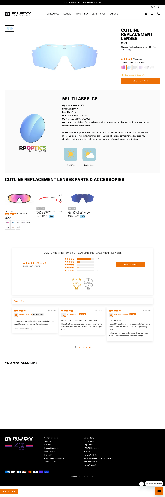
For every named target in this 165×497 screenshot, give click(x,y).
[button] (127, 59)
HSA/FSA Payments (91, 448)
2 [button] (79, 347)
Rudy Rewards (49, 451)
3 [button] (83, 347)
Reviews (87, 451)
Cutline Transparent (152, 67)
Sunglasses (53, 14)
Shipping (47, 441)
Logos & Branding (90, 465)
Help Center (88, 445)
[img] (19, 310)
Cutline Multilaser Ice (129, 67)
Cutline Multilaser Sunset (123, 67)
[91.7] (88, 283)
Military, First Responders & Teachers (98, 458)
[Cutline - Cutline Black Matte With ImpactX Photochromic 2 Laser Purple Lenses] (7, 227)
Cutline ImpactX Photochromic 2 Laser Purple (140, 67)
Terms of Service (50, 462)
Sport (103, 14)
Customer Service (51, 438)
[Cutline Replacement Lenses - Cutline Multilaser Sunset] (7, 411)
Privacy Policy (49, 455)
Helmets (67, 14)
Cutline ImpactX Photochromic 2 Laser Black (146, 67)
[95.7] (76, 283)
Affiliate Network (90, 462)
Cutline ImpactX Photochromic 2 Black (135, 67)
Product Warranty (51, 448)
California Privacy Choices (54, 458)
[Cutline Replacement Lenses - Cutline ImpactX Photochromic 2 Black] (18, 411)
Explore (114, 14)
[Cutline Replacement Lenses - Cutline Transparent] (33, 411)
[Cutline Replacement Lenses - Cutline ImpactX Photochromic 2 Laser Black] (28, 411)
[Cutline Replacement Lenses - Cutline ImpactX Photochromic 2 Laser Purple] (23, 411)
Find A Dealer (89, 441)
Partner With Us (90, 455)
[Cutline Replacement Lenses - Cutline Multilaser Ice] (13, 411)
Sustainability (89, 438)
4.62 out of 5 (41, 263)
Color (133, 63)
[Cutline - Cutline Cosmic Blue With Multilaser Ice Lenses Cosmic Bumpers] (13, 222)
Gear (94, 14)
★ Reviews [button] (9, 492)
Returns (47, 445)
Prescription (81, 14)
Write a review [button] (130, 264)
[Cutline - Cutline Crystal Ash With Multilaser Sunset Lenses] (7, 222)
